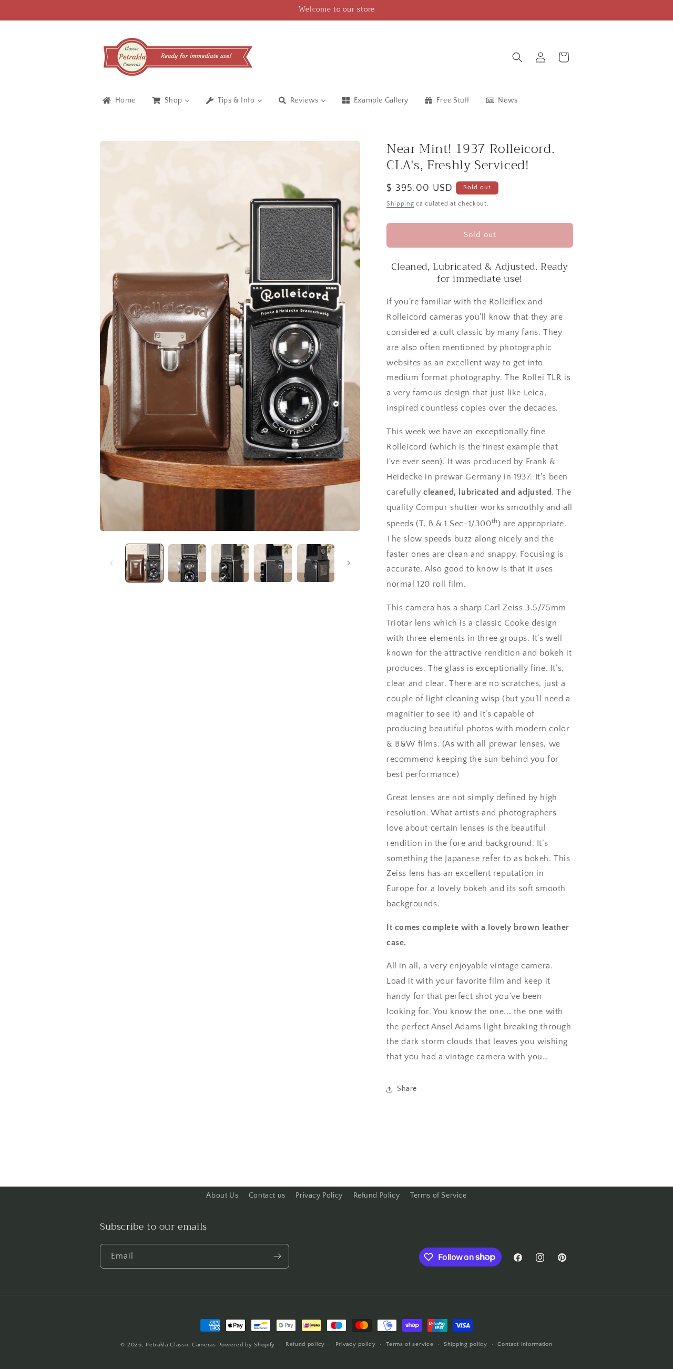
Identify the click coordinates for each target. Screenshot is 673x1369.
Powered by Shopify (247, 1345)
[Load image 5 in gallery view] (315, 562)
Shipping (400, 203)
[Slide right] (348, 563)
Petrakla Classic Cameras (181, 1345)
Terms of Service (438, 1195)
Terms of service (409, 1344)
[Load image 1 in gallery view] (144, 562)
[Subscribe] (277, 1256)
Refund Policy (376, 1195)
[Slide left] (111, 563)
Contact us (267, 1195)
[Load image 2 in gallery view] (187, 562)
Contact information (524, 1344)
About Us (222, 1195)
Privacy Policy (318, 1195)
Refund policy (305, 1344)
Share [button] (407, 1089)
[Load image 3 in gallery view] (230, 562)
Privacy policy (355, 1344)
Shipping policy (465, 1344)
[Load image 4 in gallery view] (272, 562)
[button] (517, 57)
